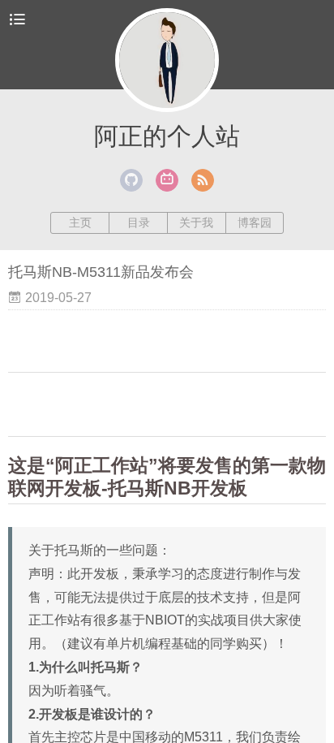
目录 (138, 222)
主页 (80, 222)
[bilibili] (167, 180)
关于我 (196, 222)
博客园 (255, 222)
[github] (131, 180)
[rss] (202, 180)
